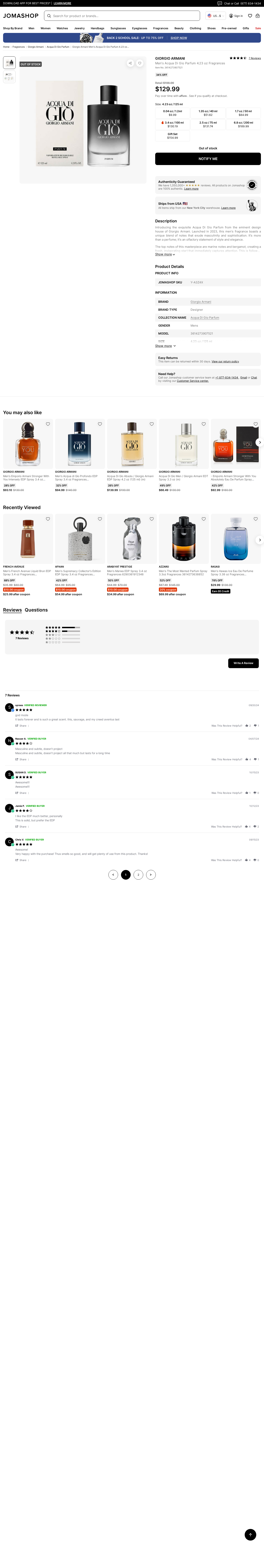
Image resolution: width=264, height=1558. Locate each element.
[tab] (243, 663)
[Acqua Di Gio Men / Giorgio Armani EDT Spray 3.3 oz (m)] (203, 424)
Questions (36, 610)
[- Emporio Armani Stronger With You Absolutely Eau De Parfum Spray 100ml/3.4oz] (255, 424)
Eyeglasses (139, 28)
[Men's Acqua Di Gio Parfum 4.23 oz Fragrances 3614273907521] (139, 63)
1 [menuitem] (125, 874)
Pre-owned (229, 28)
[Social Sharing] (130, 63)
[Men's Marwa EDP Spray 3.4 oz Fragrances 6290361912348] (151, 519)
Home (6, 46)
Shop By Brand (12, 28)
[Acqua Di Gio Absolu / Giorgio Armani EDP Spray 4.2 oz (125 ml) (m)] (151, 424)
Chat (254, 377)
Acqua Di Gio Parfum (58, 46)
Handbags (97, 28)
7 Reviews (255, 58)
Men (31, 28)
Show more (163, 254)
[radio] (63, 627)
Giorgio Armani (36, 46)
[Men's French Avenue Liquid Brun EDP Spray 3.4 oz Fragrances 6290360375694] (48, 519)
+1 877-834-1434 (227, 377)
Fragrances (160, 28)
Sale (258, 28)
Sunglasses (118, 28)
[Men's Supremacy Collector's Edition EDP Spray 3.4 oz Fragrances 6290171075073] (100, 519)
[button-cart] (257, 15)
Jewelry (79, 28)
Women (46, 28)
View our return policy (225, 361)
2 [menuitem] (138, 874)
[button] (22, 725)
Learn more (191, 188)
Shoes (211, 28)
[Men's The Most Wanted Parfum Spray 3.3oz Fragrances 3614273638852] (203, 519)
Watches (62, 28)
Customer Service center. (193, 380)
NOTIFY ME (208, 159)
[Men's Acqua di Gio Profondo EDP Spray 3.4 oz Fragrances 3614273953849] (100, 424)
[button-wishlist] (250, 15)
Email (243, 377)
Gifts (246, 28)
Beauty (179, 28)
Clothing (195, 28)
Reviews (12, 610)
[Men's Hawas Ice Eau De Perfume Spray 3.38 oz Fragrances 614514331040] (255, 519)
